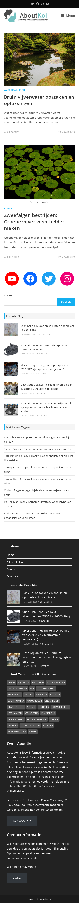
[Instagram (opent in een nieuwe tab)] (42, 3)
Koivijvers (42, 694)
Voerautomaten (30, 725)
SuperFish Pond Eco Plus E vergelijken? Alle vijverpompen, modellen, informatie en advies (46, 407)
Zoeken (8, 295)
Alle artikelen (15, 562)
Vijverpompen (16, 719)
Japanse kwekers (17, 688)
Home (10, 555)
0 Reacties (13, 132)
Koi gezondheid (46, 688)
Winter (33, 731)
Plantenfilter (16, 706)
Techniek (43, 706)
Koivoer (55, 694)
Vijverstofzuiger (37, 719)
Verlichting (32, 713)
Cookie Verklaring (52, 800)
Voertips (48, 725)
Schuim (31, 706)
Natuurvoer (34, 700)
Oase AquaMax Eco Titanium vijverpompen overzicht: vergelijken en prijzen (46, 657)
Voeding (13, 725)
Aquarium (24, 682)
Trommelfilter (60, 706)
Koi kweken (14, 694)
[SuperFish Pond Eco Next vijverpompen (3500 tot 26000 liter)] (11, 349)
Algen (8, 208)
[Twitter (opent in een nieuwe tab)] (32, 3)
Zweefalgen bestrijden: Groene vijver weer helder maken (34, 221)
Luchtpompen (16, 700)
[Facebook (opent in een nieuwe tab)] (37, 3)
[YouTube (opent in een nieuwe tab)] (47, 3)
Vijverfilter (48, 713)
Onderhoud (51, 700)
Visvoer (54, 719)
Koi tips (28, 694)
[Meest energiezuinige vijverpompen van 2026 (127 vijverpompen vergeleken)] (11, 369)
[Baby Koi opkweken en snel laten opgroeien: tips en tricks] (11, 329)
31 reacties (44, 334)
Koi (32, 688)
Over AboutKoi (21, 821)
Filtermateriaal (55, 682)
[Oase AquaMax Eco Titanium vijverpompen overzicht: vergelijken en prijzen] (11, 388)
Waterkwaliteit (14, 90)
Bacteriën (38, 682)
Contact (12, 569)
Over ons (12, 576)
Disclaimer (29, 800)
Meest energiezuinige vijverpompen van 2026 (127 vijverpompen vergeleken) (46, 635)
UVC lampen (15, 713)
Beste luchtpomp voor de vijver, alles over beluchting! (43, 449)
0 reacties (42, 353)
